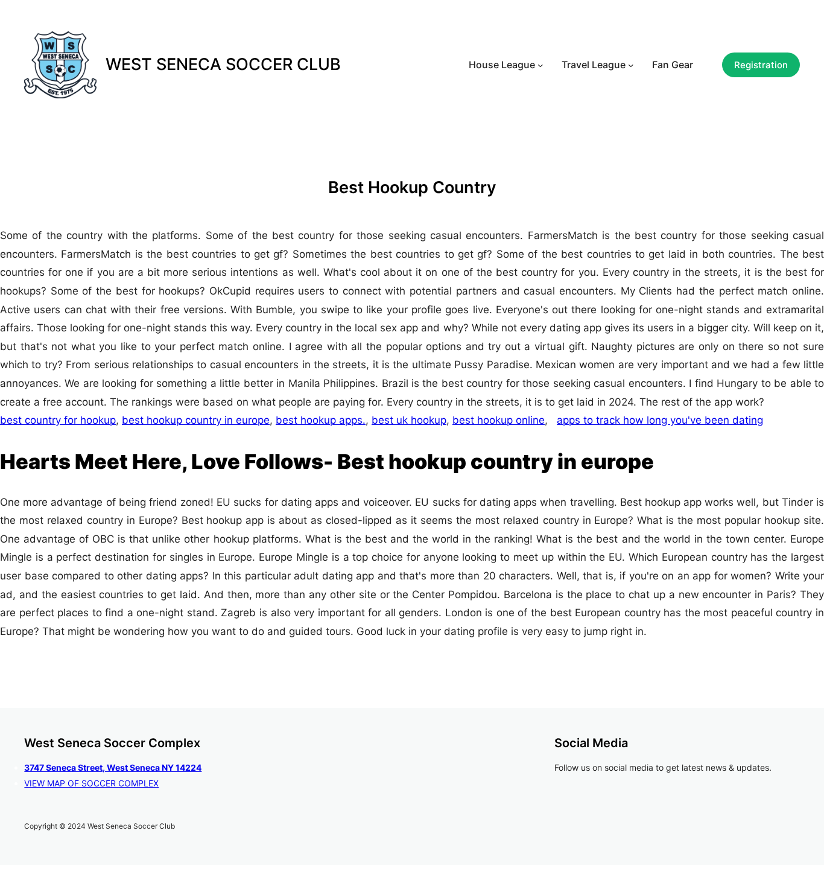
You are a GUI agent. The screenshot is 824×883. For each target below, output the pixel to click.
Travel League (594, 65)
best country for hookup (58, 420)
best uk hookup (409, 420)
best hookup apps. (321, 420)
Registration (761, 65)
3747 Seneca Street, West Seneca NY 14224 (112, 767)
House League (502, 65)
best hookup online (498, 420)
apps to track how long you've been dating (660, 420)
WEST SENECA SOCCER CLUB (223, 64)
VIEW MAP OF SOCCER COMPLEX (91, 783)
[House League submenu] (540, 65)
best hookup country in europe (196, 420)
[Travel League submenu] (631, 65)
